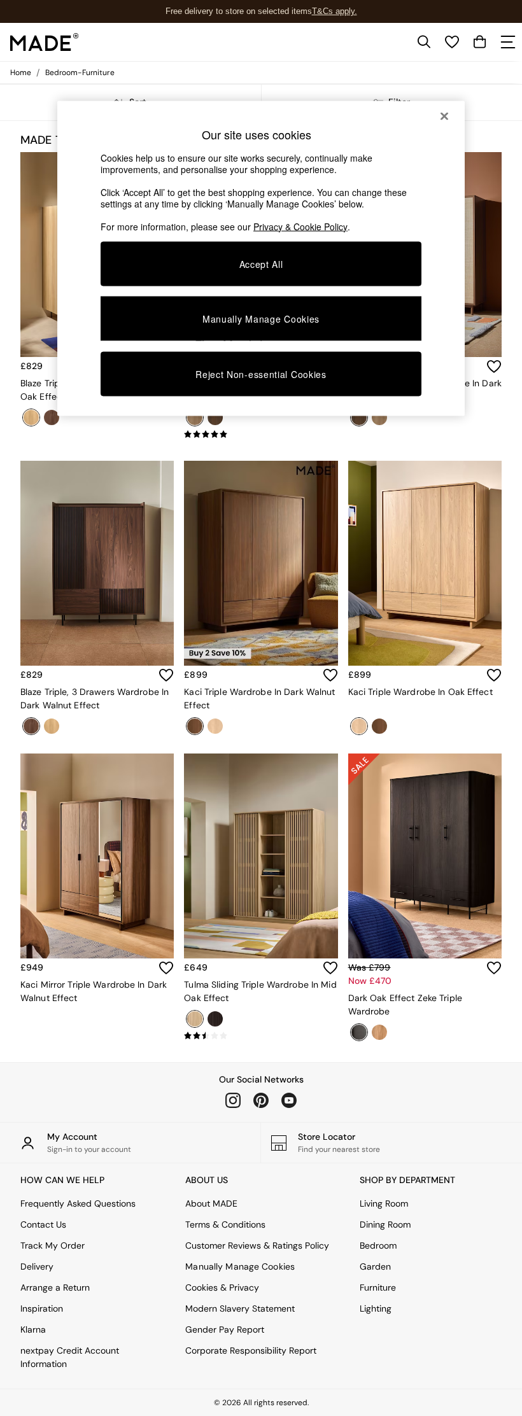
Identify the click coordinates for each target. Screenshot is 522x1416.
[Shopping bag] (480, 42)
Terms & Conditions (225, 1224)
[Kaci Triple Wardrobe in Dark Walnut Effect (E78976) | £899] (260, 563)
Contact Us (43, 1224)
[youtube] (289, 1100)
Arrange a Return (55, 1287)
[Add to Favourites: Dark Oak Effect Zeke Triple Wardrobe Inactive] (494, 968)
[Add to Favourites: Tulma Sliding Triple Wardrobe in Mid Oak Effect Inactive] (330, 968)
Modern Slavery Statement (240, 1308)
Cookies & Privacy (222, 1287)
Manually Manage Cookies (240, 1266)
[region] (261, 258)
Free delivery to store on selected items (239, 11)
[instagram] (233, 1100)
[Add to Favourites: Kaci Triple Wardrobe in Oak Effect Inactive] (494, 675)
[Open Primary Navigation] (508, 42)
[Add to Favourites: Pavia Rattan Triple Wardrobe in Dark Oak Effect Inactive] (494, 366)
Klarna (33, 1329)
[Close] (444, 116)
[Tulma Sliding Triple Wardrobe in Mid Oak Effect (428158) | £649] (260, 856)
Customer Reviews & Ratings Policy (257, 1245)
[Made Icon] (44, 42)
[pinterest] (261, 1100)
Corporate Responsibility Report (250, 1350)
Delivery (36, 1266)
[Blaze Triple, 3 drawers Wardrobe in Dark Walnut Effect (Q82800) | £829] (97, 563)
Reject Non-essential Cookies (261, 374)
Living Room (384, 1203)
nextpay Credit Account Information (69, 1357)
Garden (375, 1266)
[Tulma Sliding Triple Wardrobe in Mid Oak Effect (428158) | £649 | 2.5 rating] (260, 1036)
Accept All (261, 263)
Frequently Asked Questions (78, 1203)
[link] (424, 42)
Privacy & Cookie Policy (300, 226)
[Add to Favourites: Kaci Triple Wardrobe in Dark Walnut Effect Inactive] (330, 675)
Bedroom (378, 1245)
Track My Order (52, 1245)
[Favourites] (452, 42)
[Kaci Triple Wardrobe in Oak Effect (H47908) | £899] (425, 563)
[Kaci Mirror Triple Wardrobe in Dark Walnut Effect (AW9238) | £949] (97, 856)
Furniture (378, 1287)
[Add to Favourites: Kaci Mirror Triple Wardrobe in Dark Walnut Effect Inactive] (166, 968)
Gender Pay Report (224, 1329)
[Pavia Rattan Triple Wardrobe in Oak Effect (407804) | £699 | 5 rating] (260, 435)
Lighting (376, 1308)
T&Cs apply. (334, 11)
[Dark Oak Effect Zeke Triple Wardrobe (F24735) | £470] (425, 856)
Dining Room (385, 1224)
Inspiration (41, 1308)
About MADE (211, 1203)
